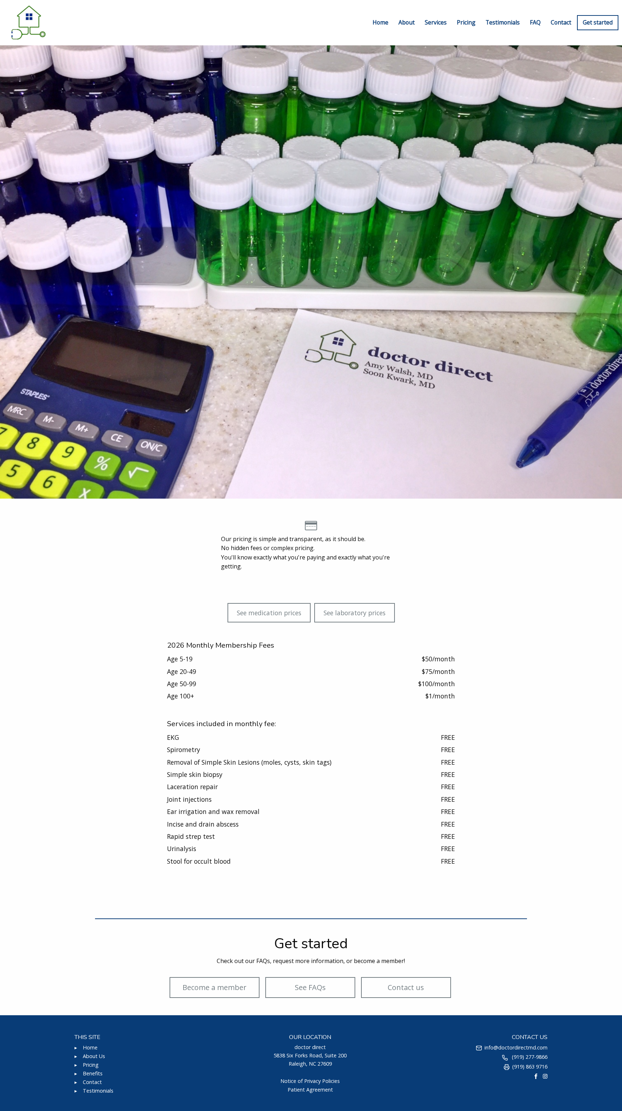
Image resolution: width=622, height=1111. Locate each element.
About (406, 22)
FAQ (535, 22)
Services (436, 22)
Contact (561, 22)
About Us (94, 1056)
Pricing (466, 22)
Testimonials (503, 22)
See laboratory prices (355, 612)
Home (380, 22)
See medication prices (269, 612)
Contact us (406, 987)
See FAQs (310, 987)
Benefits (93, 1073)
